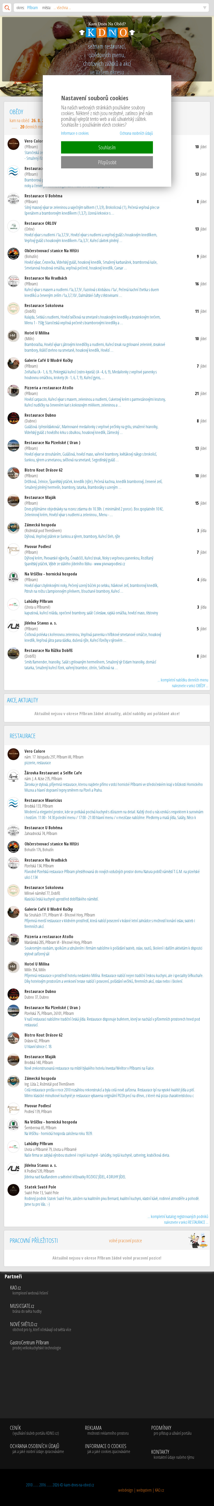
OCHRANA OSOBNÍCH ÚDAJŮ (37, 1449)
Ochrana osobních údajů (136, 133)
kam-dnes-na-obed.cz (79, 1485)
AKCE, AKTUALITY (22, 700)
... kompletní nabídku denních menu (183, 683)
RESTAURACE (22, 735)
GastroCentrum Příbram (35, 1345)
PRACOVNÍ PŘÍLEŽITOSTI (76, 1240)
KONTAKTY (172, 1454)
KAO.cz (29, 1290)
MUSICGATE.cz (25, 1308)
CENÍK (34, 1430)
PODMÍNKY (171, 1430)
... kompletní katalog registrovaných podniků (178, 1219)
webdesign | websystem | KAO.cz (141, 1490)
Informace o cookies (74, 133)
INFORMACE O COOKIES (107, 1449)
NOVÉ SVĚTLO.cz (40, 1327)
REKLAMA (107, 1430)
